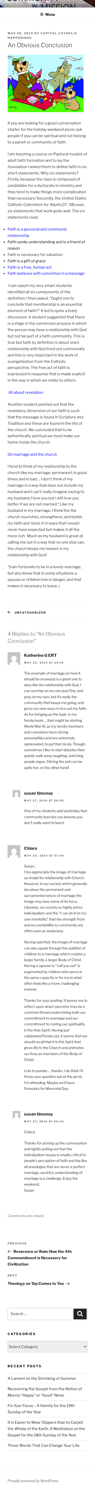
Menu (50, 14)
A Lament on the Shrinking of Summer (42, 1378)
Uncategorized (30, 612)
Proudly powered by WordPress (33, 1481)
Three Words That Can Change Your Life (44, 1445)
